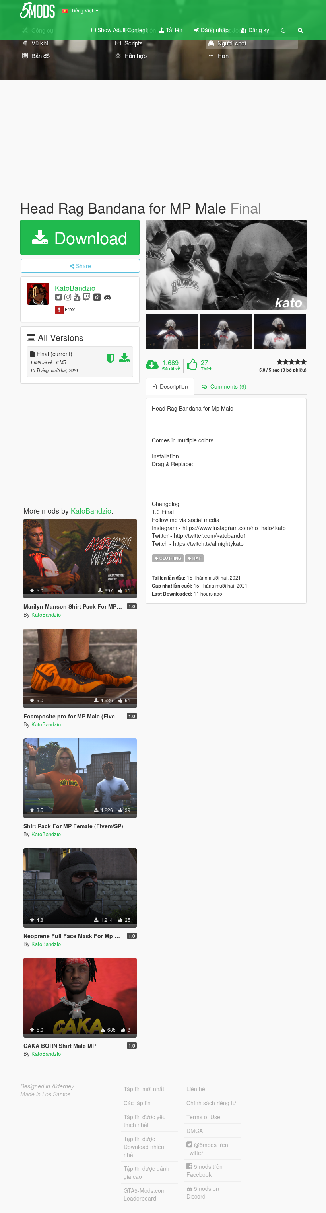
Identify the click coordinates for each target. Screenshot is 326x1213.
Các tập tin (137, 1103)
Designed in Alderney (47, 1086)
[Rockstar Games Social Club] (97, 296)
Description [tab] (172, 386)
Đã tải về (171, 368)
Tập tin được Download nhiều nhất (144, 1146)
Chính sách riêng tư (211, 1103)
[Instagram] (68, 296)
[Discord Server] (107, 296)
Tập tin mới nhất (144, 1089)
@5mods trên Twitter (207, 1149)
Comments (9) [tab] (226, 386)
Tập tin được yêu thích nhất (145, 1121)
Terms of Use (203, 1117)
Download (88, 237)
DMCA (194, 1131)
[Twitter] (58, 296)
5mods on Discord (202, 1192)
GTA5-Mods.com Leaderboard (145, 1194)
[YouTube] (77, 296)
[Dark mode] (283, 30)
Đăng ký (258, 30)
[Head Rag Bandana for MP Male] (226, 265)
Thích (207, 368)
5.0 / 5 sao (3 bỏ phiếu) (283, 370)
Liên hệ (195, 1089)
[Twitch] (86, 296)
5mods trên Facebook (204, 1170)
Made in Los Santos (45, 1094)
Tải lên (173, 30)
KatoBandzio (75, 287)
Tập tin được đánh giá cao (146, 1172)
